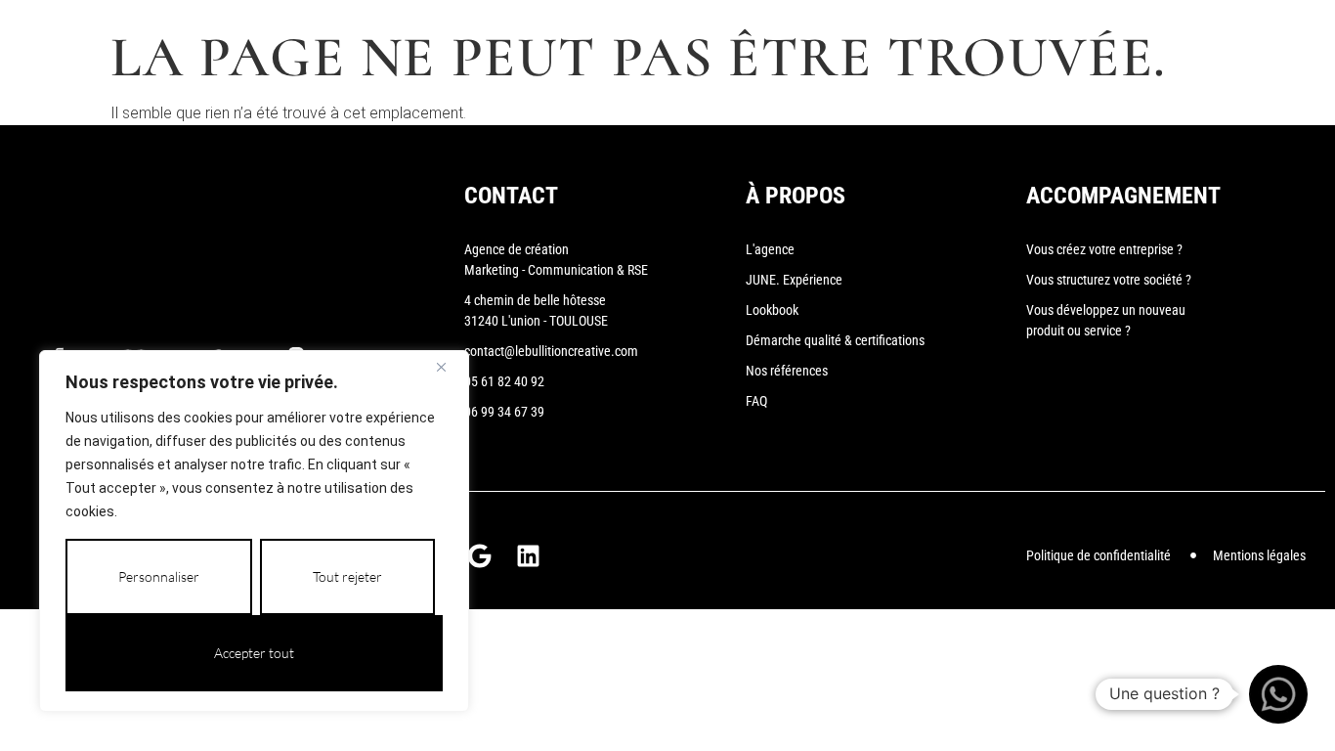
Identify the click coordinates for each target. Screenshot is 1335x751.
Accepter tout (254, 652)
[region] (254, 531)
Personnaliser (158, 576)
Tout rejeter (347, 576)
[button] (1278, 694)
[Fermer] (448, 366)
